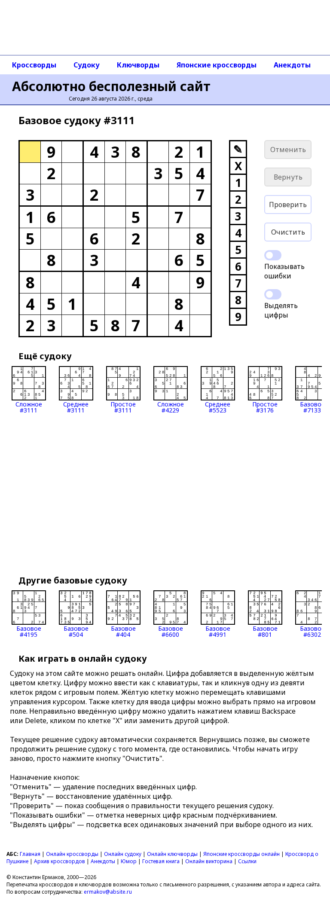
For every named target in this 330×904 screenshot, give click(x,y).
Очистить (288, 232)
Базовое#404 (123, 631)
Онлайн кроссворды (72, 854)
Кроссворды (34, 65)
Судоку (86, 65)
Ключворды (138, 65)
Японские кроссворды (217, 65)
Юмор (129, 861)
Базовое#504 (76, 631)
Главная (30, 854)
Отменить (288, 149)
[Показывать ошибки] (272, 255)
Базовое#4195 (28, 631)
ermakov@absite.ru (108, 891)
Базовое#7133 (312, 406)
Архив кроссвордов (59, 861)
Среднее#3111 (76, 406)
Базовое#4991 (217, 631)
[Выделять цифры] (272, 294)
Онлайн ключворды (172, 854)
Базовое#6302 (312, 631)
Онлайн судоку (122, 854)
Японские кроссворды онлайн (241, 854)
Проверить (288, 204)
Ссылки (247, 861)
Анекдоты (292, 65)
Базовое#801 (265, 631)
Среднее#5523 (217, 406)
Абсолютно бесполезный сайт (111, 86)
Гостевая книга (161, 861)
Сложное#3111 (28, 406)
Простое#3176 (265, 406)
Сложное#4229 (170, 406)
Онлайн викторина (208, 861)
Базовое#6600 (170, 631)
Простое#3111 (123, 406)
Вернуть (288, 177)
